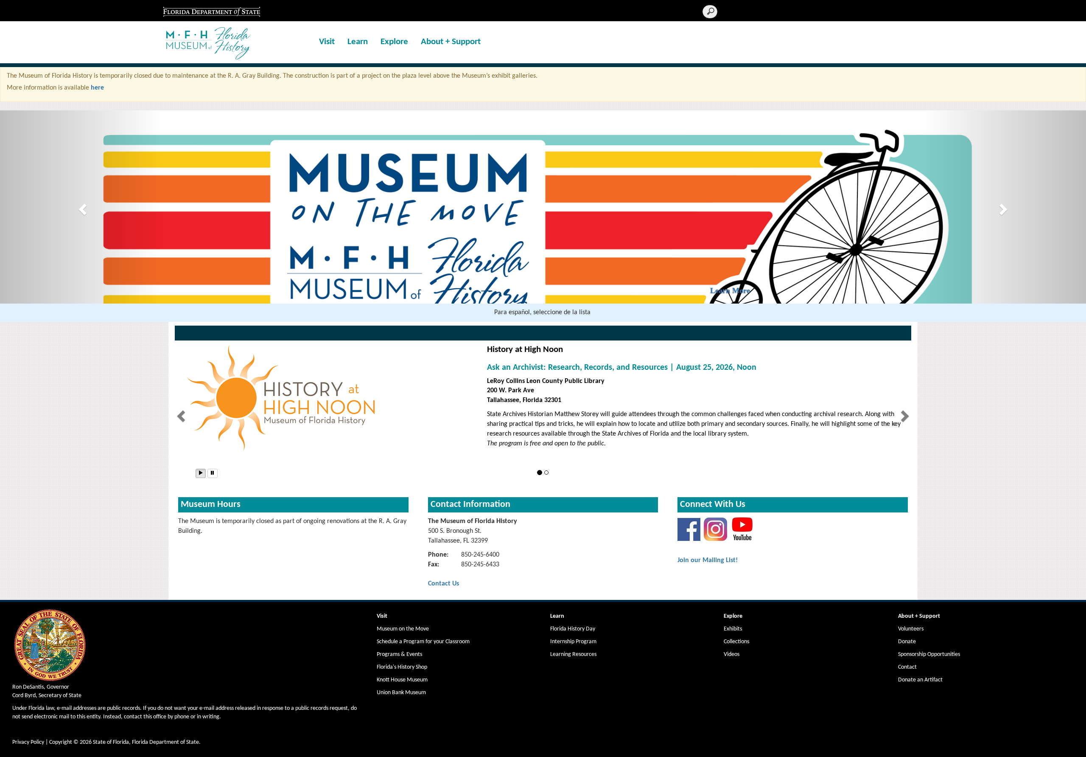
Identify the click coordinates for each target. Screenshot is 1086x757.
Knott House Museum (402, 680)
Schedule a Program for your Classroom (423, 642)
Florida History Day (572, 629)
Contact (907, 667)
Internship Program (573, 642)
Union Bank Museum (401, 692)
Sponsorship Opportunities (929, 654)
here (97, 87)
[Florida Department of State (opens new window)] (211, 10)
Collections (736, 642)
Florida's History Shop (402, 667)
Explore (394, 41)
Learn (357, 41)
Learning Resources (573, 654)
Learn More (794, 416)
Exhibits (733, 629)
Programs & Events (399, 654)
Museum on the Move (403, 629)
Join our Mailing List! (707, 560)
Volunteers (911, 629)
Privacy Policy (28, 742)
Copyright (60, 742)
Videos (731, 654)
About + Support (451, 41)
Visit (327, 41)
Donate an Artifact (920, 680)
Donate (907, 642)
